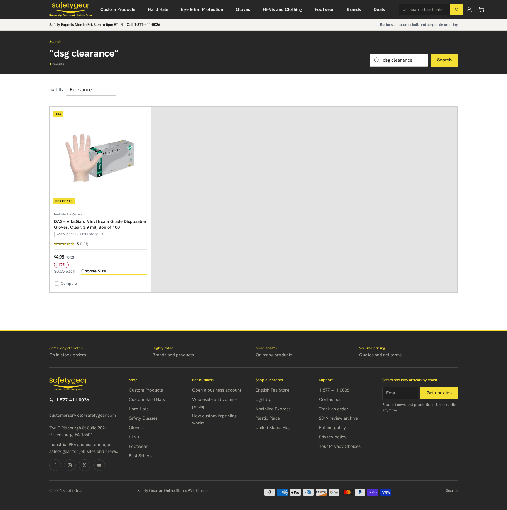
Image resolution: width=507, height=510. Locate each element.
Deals (379, 9)
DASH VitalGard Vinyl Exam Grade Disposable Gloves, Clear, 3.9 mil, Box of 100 (100, 224)
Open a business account (216, 390)
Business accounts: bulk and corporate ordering (419, 24)
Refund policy (332, 428)
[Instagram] (70, 465)
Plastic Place (268, 418)
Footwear (324, 9)
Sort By (56, 89)
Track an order (333, 409)
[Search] (456, 9)
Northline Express (273, 409)
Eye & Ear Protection (202, 9)
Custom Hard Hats (147, 399)
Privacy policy (333, 437)
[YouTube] (99, 465)
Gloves (243, 9)
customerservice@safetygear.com (82, 415)
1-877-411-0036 (72, 400)
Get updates (439, 393)
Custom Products (117, 9)
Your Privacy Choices (340, 446)
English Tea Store (272, 390)
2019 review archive (338, 418)
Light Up (263, 399)
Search (444, 60)
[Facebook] (55, 465)
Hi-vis (134, 437)
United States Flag (273, 428)
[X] (84, 465)
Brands (354, 9)
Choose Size (93, 271)
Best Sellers (140, 456)
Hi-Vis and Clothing (282, 9)
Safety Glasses (143, 418)
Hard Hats (158, 9)
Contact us (329, 399)
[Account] (469, 9)
